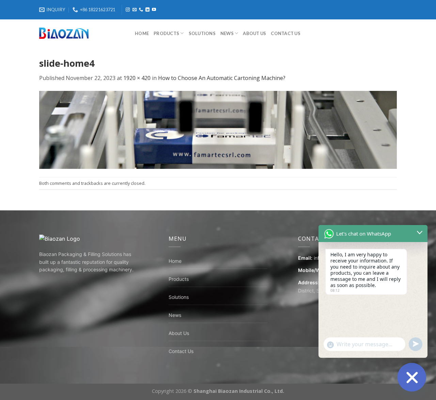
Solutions (202, 33)
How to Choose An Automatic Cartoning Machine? (221, 78)
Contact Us (285, 33)
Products (166, 33)
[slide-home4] (218, 129)
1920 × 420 (137, 78)
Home (142, 33)
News (227, 33)
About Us (254, 33)
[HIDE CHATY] (412, 377)
